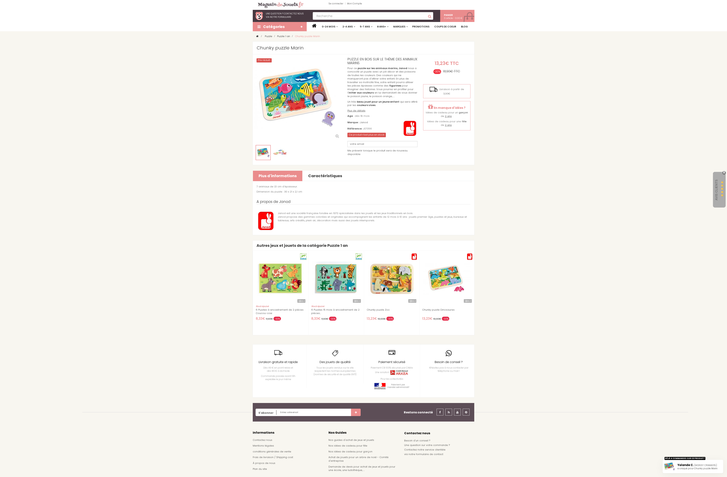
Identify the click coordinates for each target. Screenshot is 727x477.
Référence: (354, 128)
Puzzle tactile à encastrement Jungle (334, 310)
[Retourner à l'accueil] (257, 36)
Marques (399, 26)
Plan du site (260, 469)
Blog (464, 26)
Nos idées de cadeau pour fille (347, 445)
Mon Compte (354, 3)
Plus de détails (356, 110)
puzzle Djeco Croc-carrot (382, 310)
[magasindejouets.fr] (279, 4)
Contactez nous (262, 440)
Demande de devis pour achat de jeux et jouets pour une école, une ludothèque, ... (361, 468)
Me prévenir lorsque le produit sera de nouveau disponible (377, 152)
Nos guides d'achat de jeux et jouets (351, 440)
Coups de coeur (445, 26)
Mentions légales (263, 445)
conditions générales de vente (272, 451)
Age (350, 116)
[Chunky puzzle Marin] (263, 152)
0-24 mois (328, 26)
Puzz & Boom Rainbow (435, 310)
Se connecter (335, 3)
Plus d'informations (278, 175)
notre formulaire (280, 17)
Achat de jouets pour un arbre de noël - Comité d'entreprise (358, 459)
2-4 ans (347, 26)
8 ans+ (381, 26)
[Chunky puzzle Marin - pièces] (280, 152)
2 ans (448, 116)
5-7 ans (365, 26)
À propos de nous (264, 463)
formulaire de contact (429, 454)
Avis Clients (716, 189)
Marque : (353, 122)
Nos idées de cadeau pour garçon (350, 451)
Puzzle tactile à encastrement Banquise (280, 310)
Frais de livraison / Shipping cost (273, 457)
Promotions (420, 26)
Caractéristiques (325, 175)
